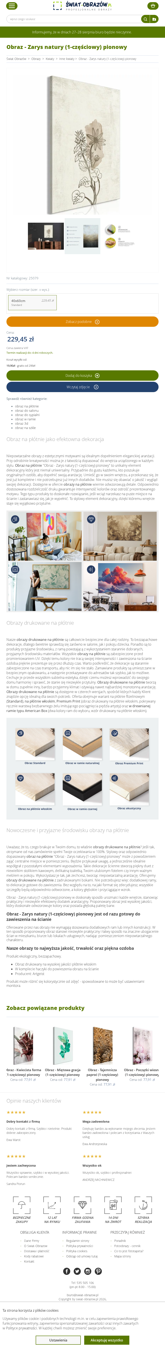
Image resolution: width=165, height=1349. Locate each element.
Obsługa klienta (34, 1232)
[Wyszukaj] (145, 19)
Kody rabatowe (34, 1256)
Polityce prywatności (21, 1328)
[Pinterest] (98, 1272)
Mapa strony (122, 1256)
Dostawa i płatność (36, 1251)
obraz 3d (21, 423)
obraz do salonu (27, 410)
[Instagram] (88, 1272)
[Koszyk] (153, 6)
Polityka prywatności (79, 1246)
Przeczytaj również (127, 1232)
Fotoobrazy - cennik (127, 1246)
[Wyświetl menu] (12, 5)
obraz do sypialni (27, 415)
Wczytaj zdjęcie (79, 387)
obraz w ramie (25, 419)
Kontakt (29, 1261)
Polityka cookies (76, 1251)
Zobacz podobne (79, 321)
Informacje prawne (79, 1232)
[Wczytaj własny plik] (154, 19)
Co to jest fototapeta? (129, 1251)
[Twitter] (77, 1272)
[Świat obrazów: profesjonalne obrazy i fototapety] (82, 6)
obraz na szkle (25, 428)
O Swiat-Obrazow (35, 1246)
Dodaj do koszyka (79, 375)
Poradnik (120, 1241)
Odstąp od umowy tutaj (82, 1256)
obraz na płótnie (27, 406)
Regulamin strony (77, 1241)
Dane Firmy (31, 1241)
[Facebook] (66, 1272)
